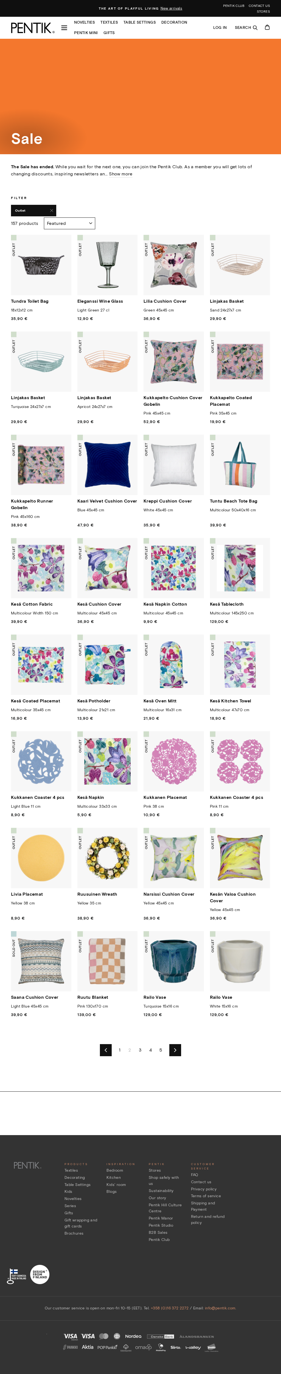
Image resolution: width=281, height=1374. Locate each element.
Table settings (139, 22)
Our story (157, 1198)
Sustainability (161, 1190)
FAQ (194, 1174)
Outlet (20, 210)
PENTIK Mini (86, 33)
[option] (140, 8)
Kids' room (116, 1184)
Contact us (259, 6)
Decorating (74, 1177)
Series (70, 1206)
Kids (68, 1191)
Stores (263, 11)
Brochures (74, 1233)
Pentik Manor (161, 1218)
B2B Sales (158, 1232)
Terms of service (206, 1196)
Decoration (174, 22)
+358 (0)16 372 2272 (170, 1308)
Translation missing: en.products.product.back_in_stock (44, 982)
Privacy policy (204, 1189)
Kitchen (113, 1177)
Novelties (84, 22)
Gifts (109, 33)
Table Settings (77, 1184)
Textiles (109, 22)
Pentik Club (159, 1239)
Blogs (111, 1191)
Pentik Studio (161, 1225)
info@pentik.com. (220, 1308)
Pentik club (234, 6)
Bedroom (114, 1170)
